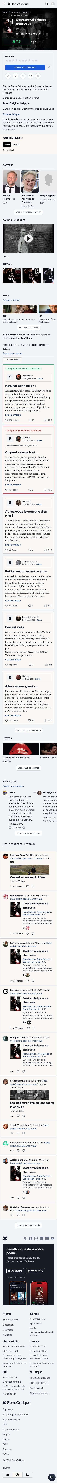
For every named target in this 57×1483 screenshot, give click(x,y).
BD (5, 1372)
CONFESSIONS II (39, 1383)
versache (15, 1142)
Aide (5, 1424)
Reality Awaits (37, 1388)
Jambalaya (28, 375)
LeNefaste (16, 943)
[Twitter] (25, 1239)
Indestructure (17, 990)
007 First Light (10, 1351)
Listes (7, 738)
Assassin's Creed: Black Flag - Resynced (14, 1357)
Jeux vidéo (11, 1341)
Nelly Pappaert (48, 195)
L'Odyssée (8, 1329)
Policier (27, 97)
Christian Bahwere (20, 1207)
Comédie (26, 12)
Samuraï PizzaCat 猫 (21, 855)
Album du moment (39, 1393)
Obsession (8, 1324)
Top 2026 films (10, 1319)
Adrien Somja (17, 1160)
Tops (6, 295)
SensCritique (8, 12)
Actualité (7, 1335)
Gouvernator (17, 895)
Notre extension (11, 1419)
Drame (35, 97)
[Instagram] (36, 1239)
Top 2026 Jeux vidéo (14, 1346)
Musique (36, 1372)
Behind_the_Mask (30, 617)
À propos (8, 1409)
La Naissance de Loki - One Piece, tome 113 (15, 1388)
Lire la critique (13, 415)
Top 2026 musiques (40, 1378)
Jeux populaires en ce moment (14, 1365)
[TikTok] (41, 1239)
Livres (34, 1341)
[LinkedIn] (47, 1239)
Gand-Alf (26, 501)
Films (17, 12)
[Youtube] (52, 1239)
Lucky (33, 1328)
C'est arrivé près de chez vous (15, 15)
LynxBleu (27, 437)
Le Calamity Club (38, 1351)
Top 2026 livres (38, 1346)
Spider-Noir (36, 1323)
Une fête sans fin (12, 1381)
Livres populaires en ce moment (42, 1365)
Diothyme (26, 676)
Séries (34, 1314)
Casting (8, 165)
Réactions (9, 781)
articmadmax (17, 1080)
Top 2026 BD (10, 1377)
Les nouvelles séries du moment (42, 1334)
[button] (53, 4)
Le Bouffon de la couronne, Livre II (39, 1357)
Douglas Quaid (18, 1037)
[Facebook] (30, 1239)
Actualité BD (9, 1393)
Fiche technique (11, 114)
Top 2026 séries (38, 1319)
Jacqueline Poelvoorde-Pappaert (28, 198)
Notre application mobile (15, 1414)
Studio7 (14, 1125)
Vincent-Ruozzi (29, 561)
